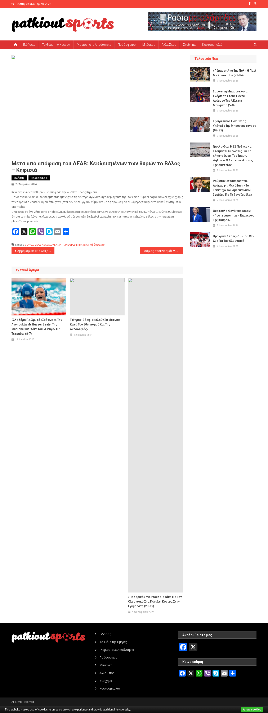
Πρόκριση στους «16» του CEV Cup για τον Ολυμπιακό (233, 238)
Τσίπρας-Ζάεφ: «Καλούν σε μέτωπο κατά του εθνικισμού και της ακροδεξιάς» (95, 324)
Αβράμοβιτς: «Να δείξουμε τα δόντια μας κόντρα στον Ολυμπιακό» (35, 251)
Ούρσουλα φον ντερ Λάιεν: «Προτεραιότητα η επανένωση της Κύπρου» (234, 215)
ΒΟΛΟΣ (29, 244)
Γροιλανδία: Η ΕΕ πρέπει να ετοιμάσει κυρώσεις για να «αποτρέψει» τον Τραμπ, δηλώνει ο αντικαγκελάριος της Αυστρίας (233, 156)
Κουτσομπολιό (212, 44)
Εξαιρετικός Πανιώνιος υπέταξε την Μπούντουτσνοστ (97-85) (234, 125)
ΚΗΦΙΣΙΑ (82, 244)
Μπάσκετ (148, 44)
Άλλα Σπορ (169, 44)
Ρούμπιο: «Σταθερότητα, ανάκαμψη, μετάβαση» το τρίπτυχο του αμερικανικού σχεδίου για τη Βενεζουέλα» (232, 187)
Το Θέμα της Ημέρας (56, 44)
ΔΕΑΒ (38, 244)
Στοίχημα (189, 44)
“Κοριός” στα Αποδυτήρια (94, 44)
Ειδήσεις (29, 44)
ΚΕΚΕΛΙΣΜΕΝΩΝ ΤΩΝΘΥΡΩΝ (59, 244)
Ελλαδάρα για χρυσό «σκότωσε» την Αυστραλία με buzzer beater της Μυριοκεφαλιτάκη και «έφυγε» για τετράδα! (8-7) (37, 326)
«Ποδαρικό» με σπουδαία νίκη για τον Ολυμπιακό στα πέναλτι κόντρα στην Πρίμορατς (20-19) (155, 601)
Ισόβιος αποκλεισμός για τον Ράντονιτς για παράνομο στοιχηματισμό (163, 251)
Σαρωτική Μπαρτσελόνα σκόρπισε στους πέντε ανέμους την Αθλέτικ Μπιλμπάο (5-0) (230, 98)
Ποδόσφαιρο (127, 44)
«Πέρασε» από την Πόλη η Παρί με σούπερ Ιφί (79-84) (234, 73)
